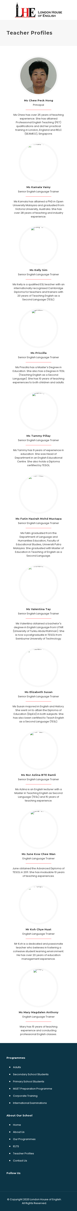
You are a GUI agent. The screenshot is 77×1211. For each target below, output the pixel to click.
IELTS (16, 1146)
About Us (18, 1132)
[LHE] (38, 10)
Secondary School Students (31, 1074)
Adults (17, 1067)
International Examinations (30, 1103)
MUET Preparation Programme (32, 1089)
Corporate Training (25, 1096)
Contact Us (20, 1160)
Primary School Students (28, 1081)
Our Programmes (24, 1139)
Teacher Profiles (23, 1153)
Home (17, 1125)
